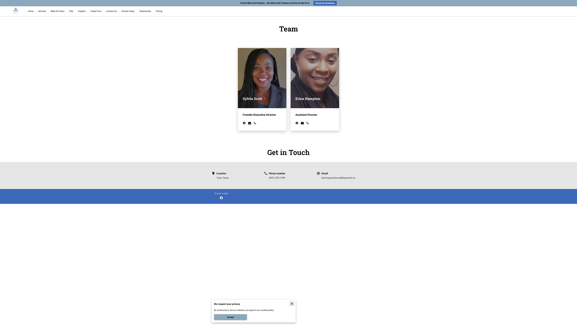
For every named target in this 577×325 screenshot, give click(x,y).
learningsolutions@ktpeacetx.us (338, 177)
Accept (230, 317)
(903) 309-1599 (277, 177)
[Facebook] (221, 198)
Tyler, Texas (222, 177)
